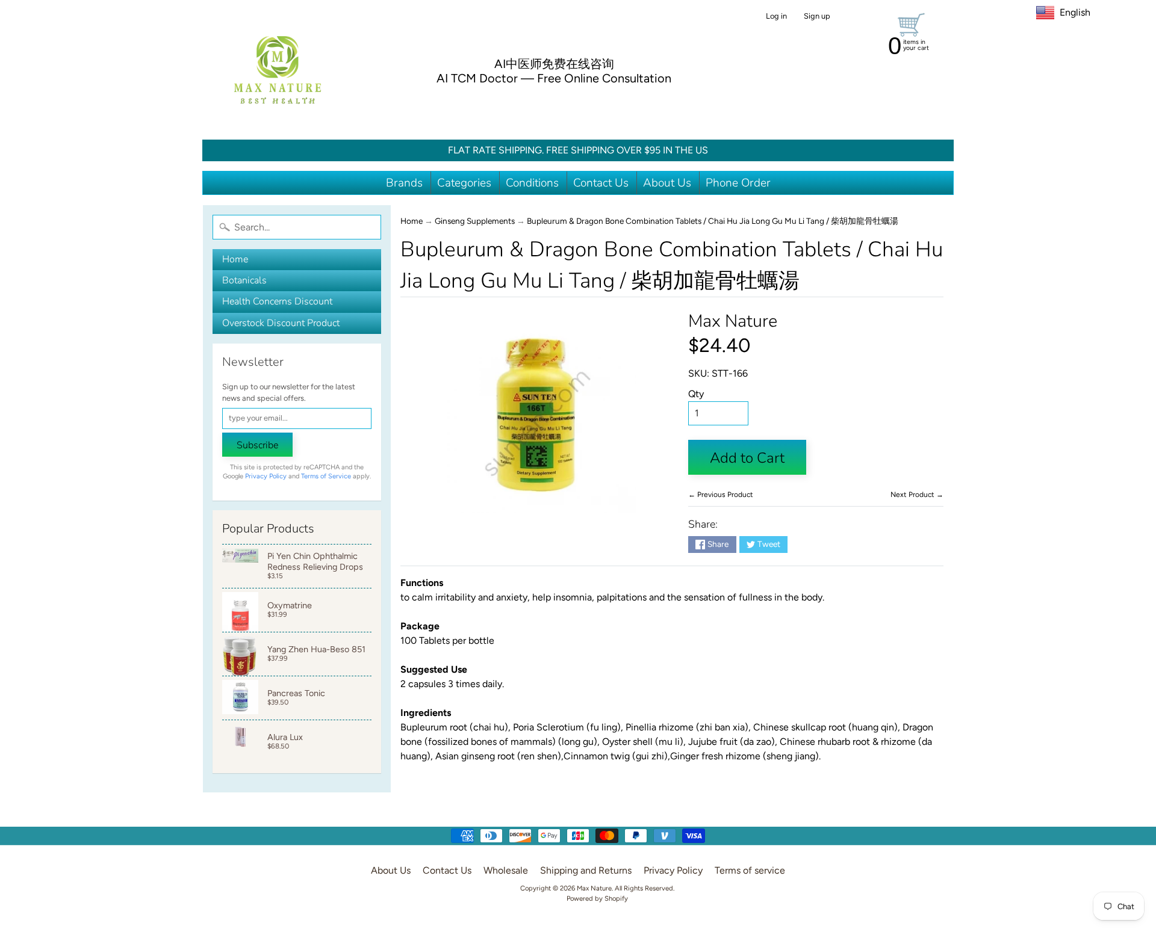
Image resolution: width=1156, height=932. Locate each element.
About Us (667, 183)
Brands (404, 183)
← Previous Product (720, 494)
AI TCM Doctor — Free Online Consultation (554, 78)
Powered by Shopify (597, 898)
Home (235, 259)
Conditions (532, 183)
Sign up (817, 16)
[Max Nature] (277, 70)
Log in (776, 16)
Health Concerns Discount (277, 301)
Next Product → (916, 494)
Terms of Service (326, 476)
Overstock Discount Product (281, 323)
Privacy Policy (266, 476)
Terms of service (750, 870)
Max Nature (732, 321)
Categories (464, 183)
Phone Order (738, 183)
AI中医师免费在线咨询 (554, 64)
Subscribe (257, 445)
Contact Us (601, 183)
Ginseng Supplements (475, 221)
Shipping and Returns (586, 870)
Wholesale (505, 870)
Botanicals (244, 280)
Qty (696, 394)
